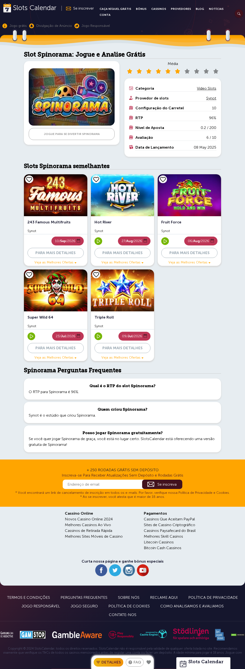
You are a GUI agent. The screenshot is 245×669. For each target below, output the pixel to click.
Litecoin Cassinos (159, 542)
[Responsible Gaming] (121, 635)
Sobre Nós (128, 597)
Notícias (216, 9)
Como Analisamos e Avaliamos (192, 606)
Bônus (141, 9)
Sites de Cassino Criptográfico (169, 525)
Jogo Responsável (41, 606)
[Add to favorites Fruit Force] (163, 179)
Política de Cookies (129, 606)
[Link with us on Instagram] (129, 570)
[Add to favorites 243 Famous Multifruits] (29, 179)
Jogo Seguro (84, 606)
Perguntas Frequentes (84, 597)
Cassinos (158, 9)
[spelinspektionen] (220, 634)
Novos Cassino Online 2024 (89, 519)
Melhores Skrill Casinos (163, 536)
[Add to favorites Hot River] (96, 179)
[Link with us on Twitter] (115, 570)
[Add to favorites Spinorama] (148, 662)
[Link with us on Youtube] (143, 570)
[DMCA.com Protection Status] (238, 635)
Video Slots (206, 88)
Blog (200, 9)
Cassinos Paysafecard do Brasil (170, 530)
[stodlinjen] (191, 639)
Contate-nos (122, 614)
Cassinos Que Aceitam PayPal (169, 519)
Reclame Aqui (164, 597)
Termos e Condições (28, 597)
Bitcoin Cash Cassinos (162, 548)
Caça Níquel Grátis (115, 9)
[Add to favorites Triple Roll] (96, 274)
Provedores (181, 9)
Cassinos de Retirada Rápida (88, 530)
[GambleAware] (77, 635)
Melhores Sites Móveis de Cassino (94, 536)
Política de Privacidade (213, 597)
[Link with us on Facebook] (101, 570)
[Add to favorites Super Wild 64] (29, 274)
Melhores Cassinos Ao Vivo (88, 525)
